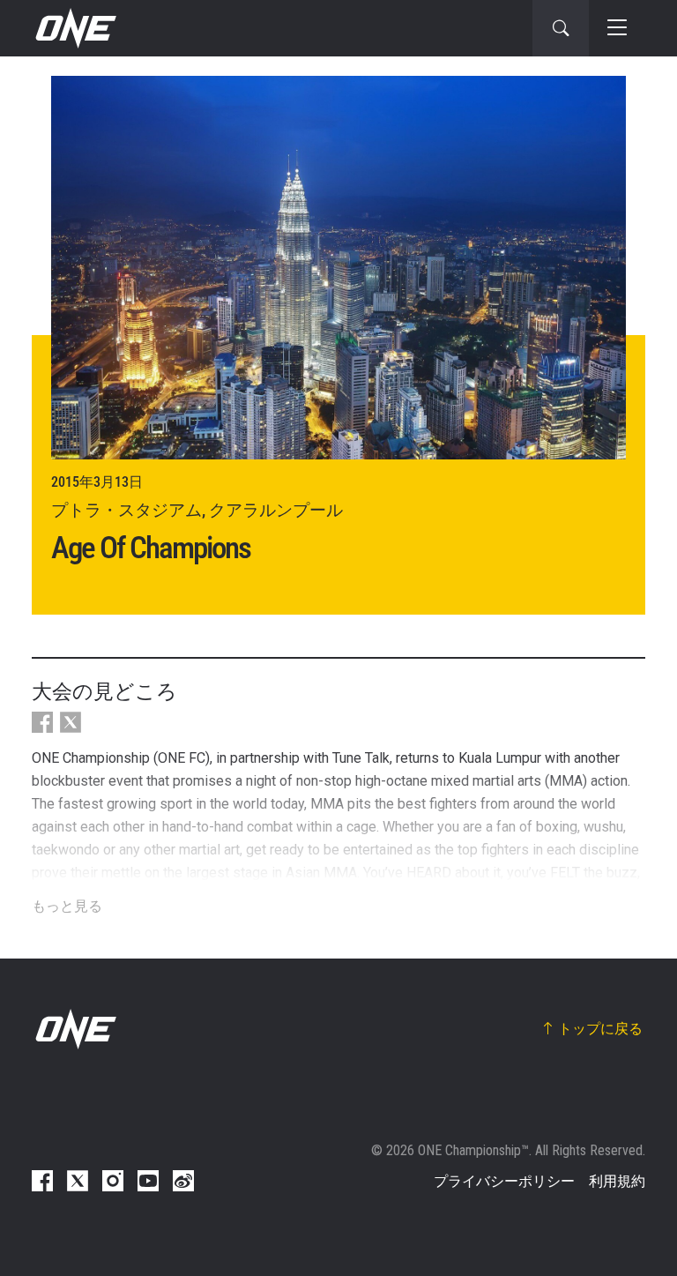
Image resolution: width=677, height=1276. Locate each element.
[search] (560, 28)
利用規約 (617, 1181)
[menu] (617, 28)
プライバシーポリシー (504, 1181)
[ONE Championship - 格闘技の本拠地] (74, 28)
